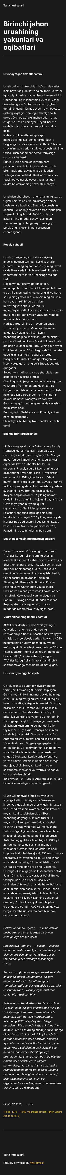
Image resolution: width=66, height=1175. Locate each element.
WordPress (37, 1162)
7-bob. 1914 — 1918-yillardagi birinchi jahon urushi (32, 1111)
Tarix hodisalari (13, 5)
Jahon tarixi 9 (11, 1115)
